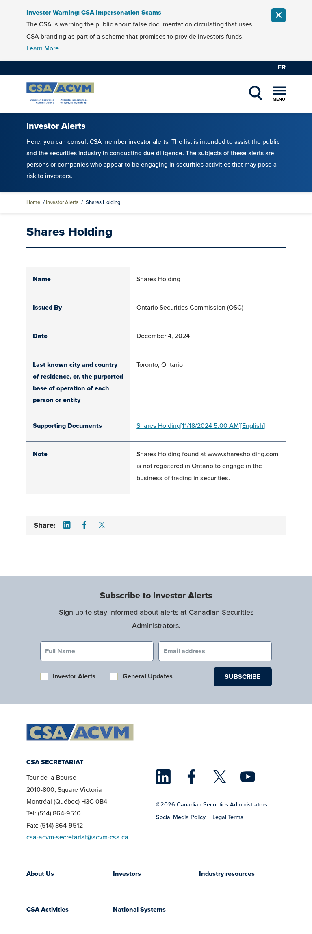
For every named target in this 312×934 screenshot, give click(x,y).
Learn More (42, 48)
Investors (127, 873)
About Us (40, 873)
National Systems (139, 909)
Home (33, 202)
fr (282, 67)
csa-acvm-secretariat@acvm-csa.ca (77, 837)
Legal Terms (227, 817)
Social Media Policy (181, 817)
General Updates (148, 676)
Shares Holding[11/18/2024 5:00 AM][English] (200, 425)
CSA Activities (47, 909)
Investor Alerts (62, 202)
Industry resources (227, 873)
